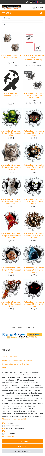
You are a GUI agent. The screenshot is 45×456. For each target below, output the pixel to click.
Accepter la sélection (22, 451)
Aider (4, 367)
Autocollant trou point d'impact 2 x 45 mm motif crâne (34, 95)
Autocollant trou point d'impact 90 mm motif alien (11, 133)
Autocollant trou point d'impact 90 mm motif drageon (11, 236)
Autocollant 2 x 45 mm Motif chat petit (11, 57)
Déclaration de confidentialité (14, 419)
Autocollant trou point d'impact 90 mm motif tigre (11, 304)
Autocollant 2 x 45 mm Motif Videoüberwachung (34, 58)
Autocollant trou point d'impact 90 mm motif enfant (11, 270)
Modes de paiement (10, 357)
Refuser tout (22, 446)
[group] (11, 42)
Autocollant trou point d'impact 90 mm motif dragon (34, 236)
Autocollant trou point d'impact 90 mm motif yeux (34, 304)
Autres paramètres (9, 436)
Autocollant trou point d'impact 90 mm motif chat (34, 133)
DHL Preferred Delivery (15, 428)
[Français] (37, 2)
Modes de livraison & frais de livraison (17, 360)
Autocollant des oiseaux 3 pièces (11, 94)
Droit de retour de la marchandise (15, 364)
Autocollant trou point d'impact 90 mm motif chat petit (11, 167)
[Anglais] (34, 2)
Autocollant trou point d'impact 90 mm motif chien (34, 167)
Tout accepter (22, 441)
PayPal (8, 431)
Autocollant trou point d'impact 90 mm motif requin (34, 270)
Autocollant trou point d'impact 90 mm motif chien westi (11, 201)
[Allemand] (31, 2)
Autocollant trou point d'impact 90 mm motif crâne (34, 201)
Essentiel (9, 423)
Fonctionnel (10, 433)
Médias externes (12, 426)
